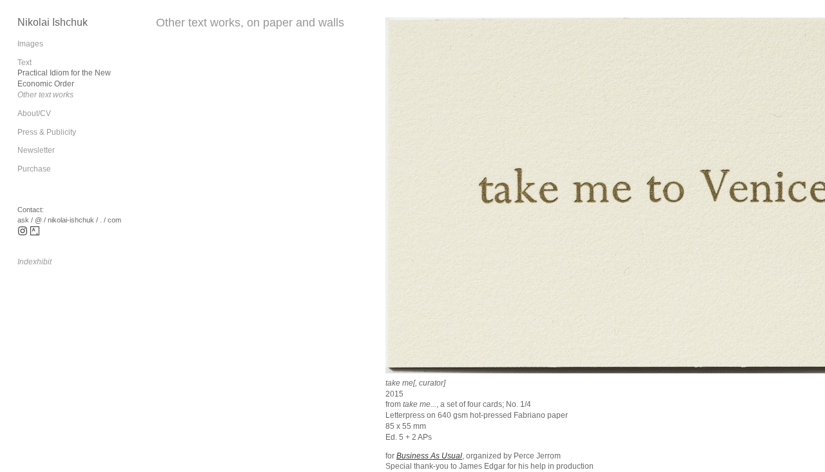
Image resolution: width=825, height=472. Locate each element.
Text (24, 62)
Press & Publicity (46, 132)
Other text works (45, 94)
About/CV (34, 113)
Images (30, 43)
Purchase (34, 168)
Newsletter (36, 150)
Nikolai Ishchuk (52, 22)
